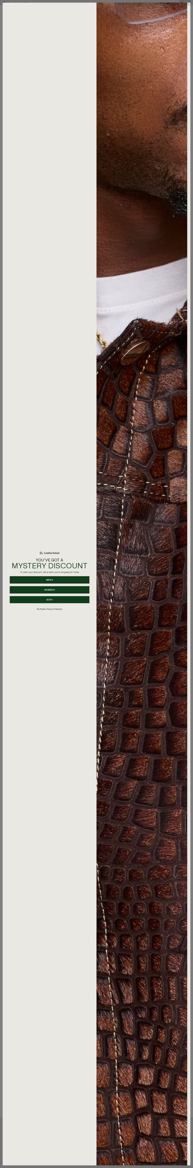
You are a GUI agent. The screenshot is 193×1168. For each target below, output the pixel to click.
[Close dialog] (189, 4)
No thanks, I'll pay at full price (49, 609)
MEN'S (49, 579)
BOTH (50, 599)
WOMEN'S (49, 589)
